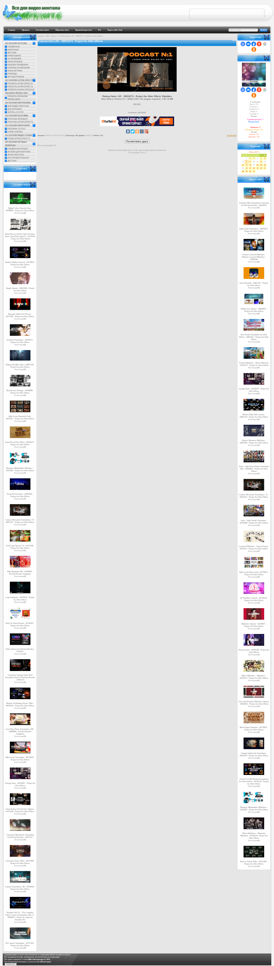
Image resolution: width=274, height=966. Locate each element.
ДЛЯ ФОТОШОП (15, 109)
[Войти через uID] (243, 44)
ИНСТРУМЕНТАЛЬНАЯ (18, 158)
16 (250, 165)
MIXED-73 (89, 135)
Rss (99, 30)
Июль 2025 (253, 152)
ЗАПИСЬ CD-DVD (16, 112)
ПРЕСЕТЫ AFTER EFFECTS (20, 86)
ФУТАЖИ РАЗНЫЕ (16, 77)
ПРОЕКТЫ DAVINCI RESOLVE (21, 89)
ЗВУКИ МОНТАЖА (16, 155)
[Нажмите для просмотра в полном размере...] (137, 91)
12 (261, 162)
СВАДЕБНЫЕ (14, 47)
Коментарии (20, 213)
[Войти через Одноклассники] (253, 49)
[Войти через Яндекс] (259, 44)
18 (257, 165)
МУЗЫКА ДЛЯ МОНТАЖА (19, 152)
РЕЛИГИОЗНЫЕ (15, 62)
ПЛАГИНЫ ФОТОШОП (18, 119)
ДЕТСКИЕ (12, 53)
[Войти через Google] (264, 43)
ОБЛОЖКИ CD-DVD (16, 129)
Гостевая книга (42, 30)
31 (254, 171)
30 (250, 171)
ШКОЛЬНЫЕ (13, 50)
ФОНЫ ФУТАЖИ (15, 71)
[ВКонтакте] (128, 131)
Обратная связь (62, 30)
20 (265, 165)
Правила (25, 30)
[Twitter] (132, 131)
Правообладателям (83, 30)
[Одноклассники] (137, 131)
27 (265, 168)
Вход (142, 152)
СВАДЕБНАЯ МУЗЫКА (18, 149)
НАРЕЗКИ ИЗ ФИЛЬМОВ (19, 68)
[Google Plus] (146, 131)
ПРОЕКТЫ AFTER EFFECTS (20, 83)
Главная (11, 30)
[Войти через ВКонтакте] (248, 44)
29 (247, 171)
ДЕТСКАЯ (12, 161)
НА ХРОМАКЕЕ (14, 59)
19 (261, 165)
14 (243, 165)
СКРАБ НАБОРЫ (15, 132)
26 (261, 168)
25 (257, 168)
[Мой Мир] (142, 131)
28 (243, 171)
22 (247, 168)
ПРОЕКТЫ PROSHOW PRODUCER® (17, 97)
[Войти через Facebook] (253, 44)
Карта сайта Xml (115, 30)
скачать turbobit (137, 112)
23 (250, 168)
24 (254, 168)
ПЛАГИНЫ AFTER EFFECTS (20, 122)
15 (247, 165)
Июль (53, 36)
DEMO (137, 104)
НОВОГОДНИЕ (14, 56)
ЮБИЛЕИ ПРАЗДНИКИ (18, 65)
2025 (47, 36)
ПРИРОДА (12, 74)
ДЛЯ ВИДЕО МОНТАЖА (18, 106)
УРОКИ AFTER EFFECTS (19, 138)
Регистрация (134, 152)
